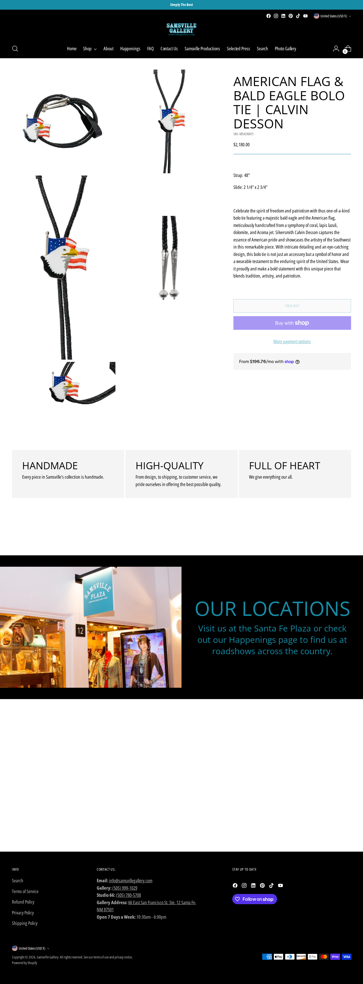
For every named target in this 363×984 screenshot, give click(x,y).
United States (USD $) (333, 15)
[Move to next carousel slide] (346, 536)
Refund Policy (23, 901)
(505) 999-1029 (124, 888)
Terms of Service (25, 891)
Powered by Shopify (24, 962)
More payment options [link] (292, 341)
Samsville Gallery (47, 957)
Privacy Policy (23, 912)
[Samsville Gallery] (181, 29)
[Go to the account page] (336, 48)
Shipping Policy (24, 923)
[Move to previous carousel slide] (333, 536)
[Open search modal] (15, 48)
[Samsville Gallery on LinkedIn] (283, 15)
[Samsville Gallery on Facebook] (268, 15)
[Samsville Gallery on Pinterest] (290, 15)
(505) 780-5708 (128, 895)
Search (17, 880)
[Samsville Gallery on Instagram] (275, 15)
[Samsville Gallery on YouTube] (305, 15)
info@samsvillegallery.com (130, 880)
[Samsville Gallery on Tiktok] (298, 15)
